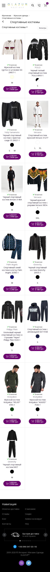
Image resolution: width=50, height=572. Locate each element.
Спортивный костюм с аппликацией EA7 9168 (37, 330)
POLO (37, 67)
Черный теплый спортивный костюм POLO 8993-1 (37, 73)
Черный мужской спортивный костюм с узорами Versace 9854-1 (37, 204)
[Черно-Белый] (37, 80)
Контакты (6, 524)
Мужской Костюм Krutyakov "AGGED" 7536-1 (37, 402)
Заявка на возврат (33, 519)
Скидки (28, 514)
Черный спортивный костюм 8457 (12, 465)
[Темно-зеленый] (12, 409)
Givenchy (37, 264)
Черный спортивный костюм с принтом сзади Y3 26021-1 (12, 138)
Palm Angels (12, 264)
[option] (25, 534)
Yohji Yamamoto (12, 132)
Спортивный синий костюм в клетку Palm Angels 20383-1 (12, 270)
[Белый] (37, 142)
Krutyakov (12, 396)
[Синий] (12, 277)
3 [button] (24, 540)
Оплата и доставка (10, 509)
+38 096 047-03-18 (27, 546)
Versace (37, 132)
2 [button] (22, 540)
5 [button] (28, 540)
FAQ (27, 524)
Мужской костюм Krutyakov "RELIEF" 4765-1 (12, 402)
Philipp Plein (12, 329)
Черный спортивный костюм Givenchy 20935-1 (37, 270)
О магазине (30, 509)
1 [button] (20, 540)
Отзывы (5, 514)
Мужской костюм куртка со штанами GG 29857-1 (12, 70)
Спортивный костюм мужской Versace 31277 (37, 136)
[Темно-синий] (37, 336)
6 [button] (30, 540)
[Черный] (12, 145)
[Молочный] (12, 77)
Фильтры (42, 28)
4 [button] (26, 540)
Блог (4, 519)
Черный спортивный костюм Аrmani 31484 (12, 198)
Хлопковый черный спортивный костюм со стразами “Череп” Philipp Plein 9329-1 (12, 336)
